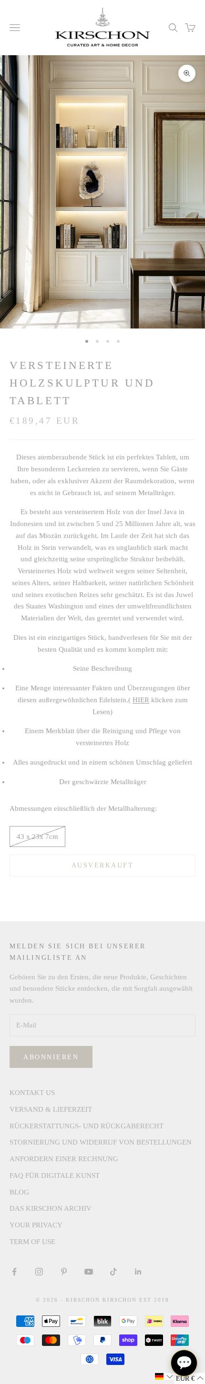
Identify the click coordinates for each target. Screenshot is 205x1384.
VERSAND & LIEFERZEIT (51, 1109)
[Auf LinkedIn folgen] (138, 1271)
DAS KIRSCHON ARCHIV (51, 1208)
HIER (141, 700)
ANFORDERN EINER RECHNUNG (64, 1159)
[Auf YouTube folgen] (88, 1271)
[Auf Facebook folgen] (14, 1271)
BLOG (19, 1192)
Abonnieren (51, 1057)
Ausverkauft (103, 865)
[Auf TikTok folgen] (113, 1271)
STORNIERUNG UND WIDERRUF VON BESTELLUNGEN (101, 1142)
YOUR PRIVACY (36, 1225)
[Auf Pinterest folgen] (64, 1271)
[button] (164, 1376)
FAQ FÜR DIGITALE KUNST (55, 1175)
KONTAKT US (32, 1092)
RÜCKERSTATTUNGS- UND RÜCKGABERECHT (87, 1126)
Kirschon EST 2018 (135, 1300)
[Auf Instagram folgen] (39, 1271)
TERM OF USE (32, 1241)
